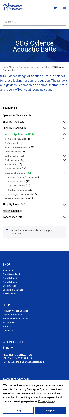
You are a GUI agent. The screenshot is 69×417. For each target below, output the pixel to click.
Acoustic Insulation (40, 67)
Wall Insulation (12, 156)
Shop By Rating (11, 204)
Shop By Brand (11, 128)
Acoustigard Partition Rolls (20, 194)
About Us (7, 326)
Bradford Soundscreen (19, 190)
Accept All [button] (50, 410)
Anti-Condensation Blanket (18, 147)
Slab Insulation (12, 160)
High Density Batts (16, 185)
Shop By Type (11, 121)
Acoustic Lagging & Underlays (22, 177)
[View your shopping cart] (56, 8)
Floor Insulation (12, 151)
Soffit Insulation (12, 143)
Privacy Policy (9, 322)
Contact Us (8, 330)
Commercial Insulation (15, 139)
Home (5, 67)
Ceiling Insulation (13, 169)
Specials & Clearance (15, 115)
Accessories (10, 217)
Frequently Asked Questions (16, 311)
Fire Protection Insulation (17, 198)
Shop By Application (20, 67)
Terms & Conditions (12, 315)
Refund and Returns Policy (15, 319)
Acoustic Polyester (16, 181)
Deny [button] (18, 410)
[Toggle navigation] (64, 8)
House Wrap (11, 164)
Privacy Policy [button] (46, 401)
